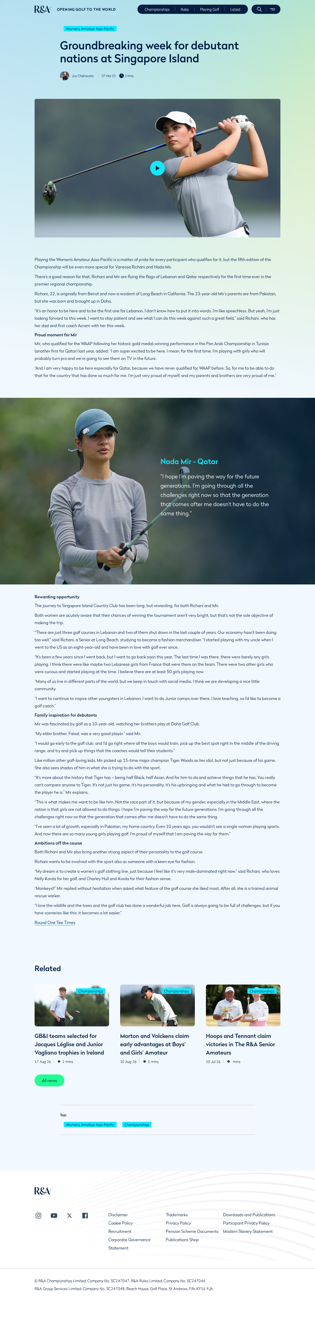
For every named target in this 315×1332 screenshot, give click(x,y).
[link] (49, 1080)
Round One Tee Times (55, 922)
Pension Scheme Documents (192, 1231)
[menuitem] (43, 9)
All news (49, 1080)
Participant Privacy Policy (246, 1223)
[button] (259, 9)
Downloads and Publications (249, 1214)
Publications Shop (182, 1239)
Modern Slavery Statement (248, 1231)
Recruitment (119, 1231)
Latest (235, 9)
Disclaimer (118, 1214)
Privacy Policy (178, 1223)
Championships (157, 9)
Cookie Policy (120, 1223)
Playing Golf (209, 9)
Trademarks (177, 1214)
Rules (185, 9)
